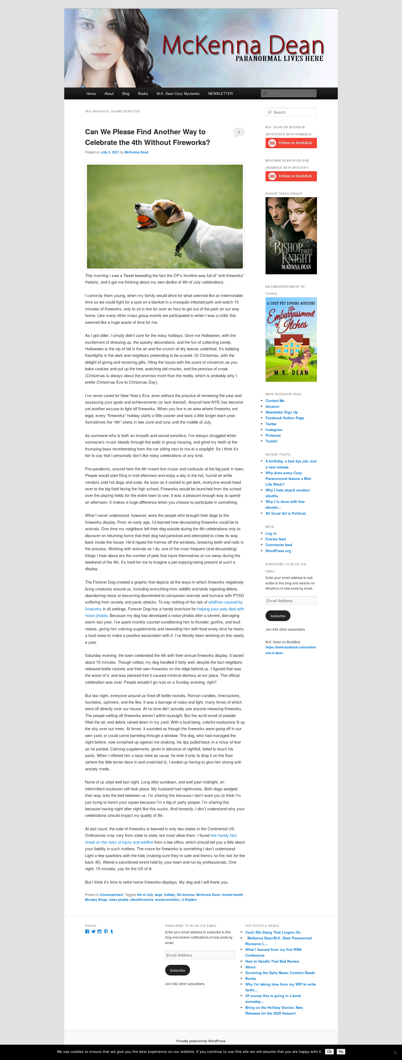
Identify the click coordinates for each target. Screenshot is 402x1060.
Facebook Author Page (285, 417)
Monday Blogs (96, 899)
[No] (395, 1052)
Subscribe (278, 615)
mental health (232, 894)
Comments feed (279, 544)
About (109, 93)
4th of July (145, 894)
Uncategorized (111, 894)
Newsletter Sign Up (282, 412)
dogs (158, 894)
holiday (169, 894)
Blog (125, 93)
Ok (329, 1052)
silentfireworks (141, 899)
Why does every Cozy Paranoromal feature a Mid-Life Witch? (288, 478)
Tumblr (272, 441)
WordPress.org (278, 550)
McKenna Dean (136, 152)
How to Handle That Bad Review (272, 961)
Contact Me (275, 400)
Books (143, 93)
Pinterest (273, 435)
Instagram (274, 429)
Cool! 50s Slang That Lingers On (273, 932)
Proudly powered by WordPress (201, 1040)
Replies (189, 899)
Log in (271, 533)
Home (91, 93)
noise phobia (119, 899)
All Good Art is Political (286, 513)
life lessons (186, 894)
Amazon (272, 406)
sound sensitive (167, 899)
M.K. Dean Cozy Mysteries (178, 93)
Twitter (271, 423)
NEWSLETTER (220, 93)
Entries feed (276, 538)
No (341, 1052)
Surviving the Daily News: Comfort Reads (280, 972)
